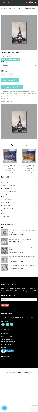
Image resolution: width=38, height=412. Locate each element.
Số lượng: (4, 71)
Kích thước (4, 62)
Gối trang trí (6, 202)
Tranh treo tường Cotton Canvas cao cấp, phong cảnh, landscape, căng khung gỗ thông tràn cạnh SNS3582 (28, 169)
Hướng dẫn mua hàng (8, 344)
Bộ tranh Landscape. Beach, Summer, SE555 (22, 265)
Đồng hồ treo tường (9, 185)
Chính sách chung (7, 339)
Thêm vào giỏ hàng (10, 80)
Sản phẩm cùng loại (19, 145)
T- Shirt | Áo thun (8, 188)
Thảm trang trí (7, 199)
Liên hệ (3, 347)
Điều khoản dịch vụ (7, 336)
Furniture (5, 214)
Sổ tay (5, 197)
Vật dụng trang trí (8, 205)
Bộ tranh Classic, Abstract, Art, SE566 (20, 239)
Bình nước (6, 216)
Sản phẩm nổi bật (8, 224)
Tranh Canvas (7, 182)
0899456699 (5, 321)
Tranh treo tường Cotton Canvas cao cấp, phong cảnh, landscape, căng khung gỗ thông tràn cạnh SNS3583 (9, 169)
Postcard (5, 194)
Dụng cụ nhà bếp (8, 208)
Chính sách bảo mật (8, 341)
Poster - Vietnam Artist (9, 191)
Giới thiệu (4, 333)
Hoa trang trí (6, 211)
